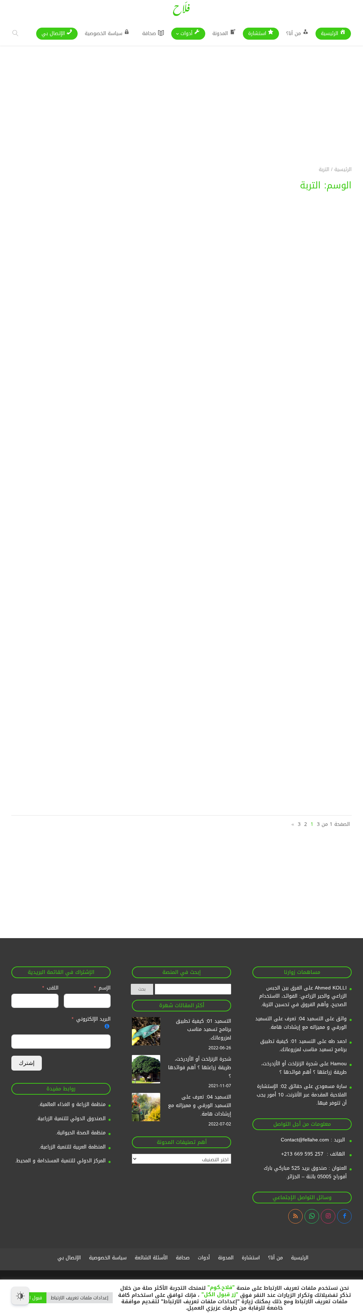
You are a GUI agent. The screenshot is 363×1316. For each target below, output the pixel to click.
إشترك (26, 1063)
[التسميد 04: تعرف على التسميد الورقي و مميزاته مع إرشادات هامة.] (146, 1108)
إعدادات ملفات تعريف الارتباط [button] (79, 1297)
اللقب (52, 988)
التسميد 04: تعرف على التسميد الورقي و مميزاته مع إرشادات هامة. (301, 1023)
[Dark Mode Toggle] (20, 1295)
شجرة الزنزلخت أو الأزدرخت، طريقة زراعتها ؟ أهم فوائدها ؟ (304, 1068)
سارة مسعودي (331, 1086)
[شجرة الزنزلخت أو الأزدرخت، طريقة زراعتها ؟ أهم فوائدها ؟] (146, 1070)
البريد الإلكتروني (93, 1019)
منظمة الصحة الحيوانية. (81, 1133)
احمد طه (337, 1041)
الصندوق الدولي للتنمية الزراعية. (71, 1118)
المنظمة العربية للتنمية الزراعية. (72, 1147)
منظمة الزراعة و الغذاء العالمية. (72, 1104)
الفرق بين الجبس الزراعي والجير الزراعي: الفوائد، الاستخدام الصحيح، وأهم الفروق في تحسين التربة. (303, 996)
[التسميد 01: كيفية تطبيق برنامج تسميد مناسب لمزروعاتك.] (146, 1032)
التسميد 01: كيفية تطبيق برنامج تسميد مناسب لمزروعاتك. (303, 1046)
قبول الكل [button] (32, 1297)
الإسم (104, 988)
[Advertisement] (181, 95)
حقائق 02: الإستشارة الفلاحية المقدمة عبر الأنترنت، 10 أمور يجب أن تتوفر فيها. (302, 1095)
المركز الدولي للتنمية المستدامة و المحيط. (60, 1160)
